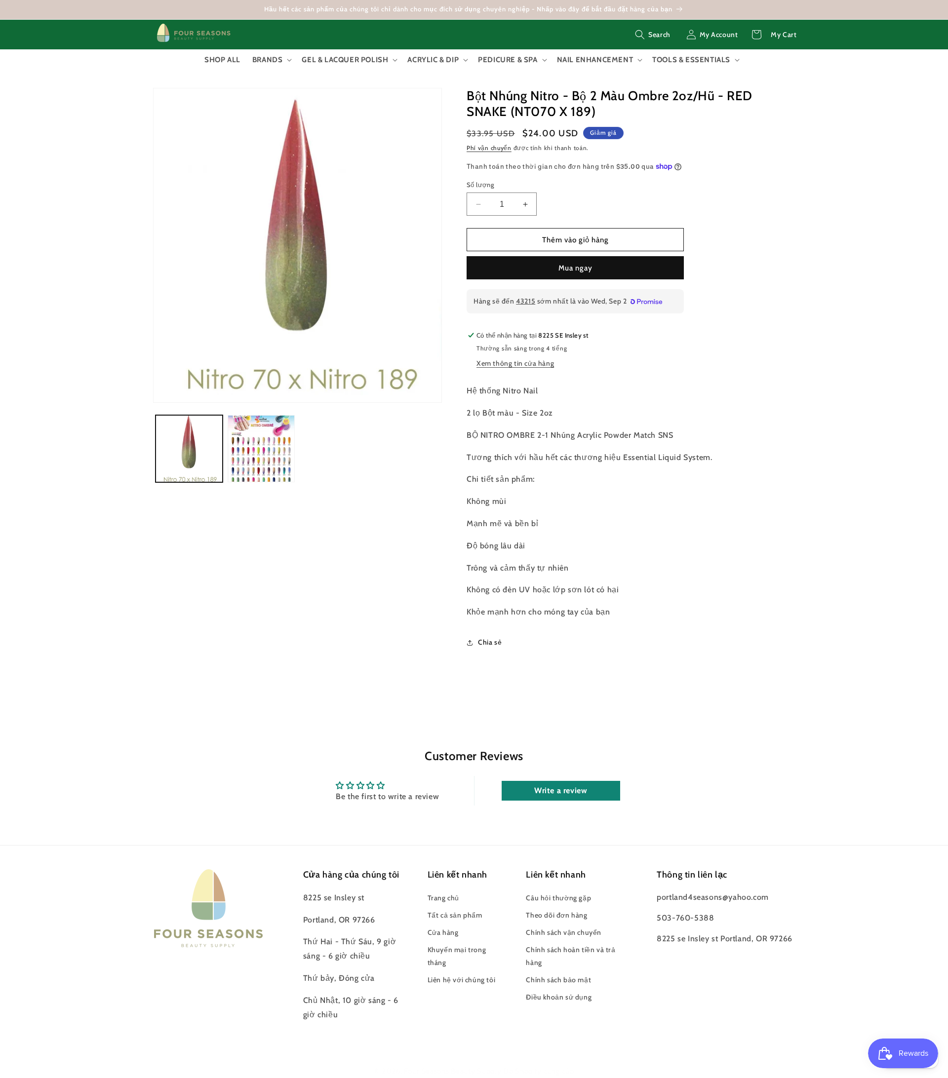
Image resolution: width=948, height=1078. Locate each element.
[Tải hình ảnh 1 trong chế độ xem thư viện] (189, 448)
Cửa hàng (443, 932)
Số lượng (480, 185)
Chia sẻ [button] (490, 642)
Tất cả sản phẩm (455, 915)
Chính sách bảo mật (558, 979)
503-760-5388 (685, 918)
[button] (652, 34)
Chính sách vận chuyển (563, 932)
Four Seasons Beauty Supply (453, 1071)
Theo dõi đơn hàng (556, 915)
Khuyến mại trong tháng (457, 955)
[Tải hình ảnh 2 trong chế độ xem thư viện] (261, 448)
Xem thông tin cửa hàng (515, 363)
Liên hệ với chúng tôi (462, 979)
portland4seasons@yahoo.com (713, 897)
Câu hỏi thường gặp (558, 897)
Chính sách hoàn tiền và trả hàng (570, 955)
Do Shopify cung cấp (538, 1071)
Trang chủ (443, 897)
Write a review (560, 790)
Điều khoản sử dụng (559, 997)
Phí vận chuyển (489, 148)
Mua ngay (575, 268)
